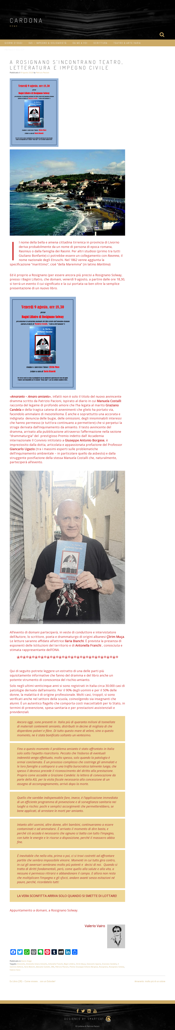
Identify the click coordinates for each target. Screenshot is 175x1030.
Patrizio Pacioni (42, 72)
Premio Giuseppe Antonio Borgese (84, 966)
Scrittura (100, 42)
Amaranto (21, 964)
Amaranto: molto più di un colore (150, 981)
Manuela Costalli (43, 966)
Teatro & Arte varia (127, 42)
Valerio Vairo (15, 969)
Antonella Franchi (55, 964)
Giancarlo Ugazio (94, 964)
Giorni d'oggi (26, 961)
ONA (52, 966)
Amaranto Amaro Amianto (36, 964)
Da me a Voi (80, 42)
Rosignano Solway (116, 966)
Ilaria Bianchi (29, 966)
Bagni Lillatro (69, 964)
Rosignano (103, 966)
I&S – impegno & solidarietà (48, 42)
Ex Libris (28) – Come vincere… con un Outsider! (32, 981)
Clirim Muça (81, 964)
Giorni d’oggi (14, 42)
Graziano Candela (109, 964)
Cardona (27, 20)
